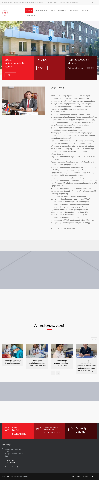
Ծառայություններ (41, 10)
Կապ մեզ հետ (31, 15)
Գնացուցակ (62, 10)
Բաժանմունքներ (73, 10)
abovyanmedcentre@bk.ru (70, 2)
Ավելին (8, 75)
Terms (79, 476)
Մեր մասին (85, 10)
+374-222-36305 (52, 2)
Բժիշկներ (52, 10)
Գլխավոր (29, 10)
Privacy (73, 476)
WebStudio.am (11, 476)
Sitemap (85, 476)
